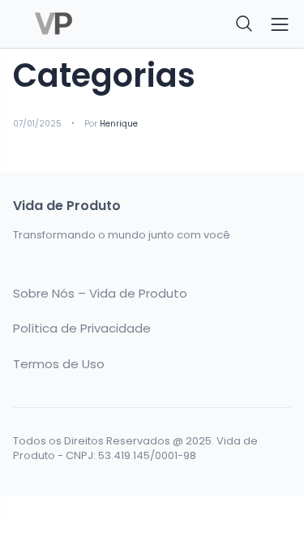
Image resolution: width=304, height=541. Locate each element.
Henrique (119, 124)
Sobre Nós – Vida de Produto (100, 294)
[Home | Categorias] (78, 24)
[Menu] (279, 24)
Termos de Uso (59, 364)
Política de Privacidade (82, 328)
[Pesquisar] (244, 24)
